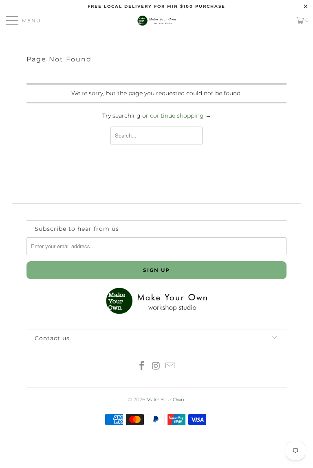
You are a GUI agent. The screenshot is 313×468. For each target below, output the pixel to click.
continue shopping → (180, 115)
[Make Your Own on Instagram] (156, 366)
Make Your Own (165, 399)
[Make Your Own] (156, 20)
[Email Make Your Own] (170, 366)
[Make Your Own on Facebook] (142, 366)
